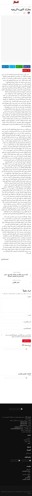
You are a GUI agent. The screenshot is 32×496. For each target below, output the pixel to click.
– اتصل (29, 443)
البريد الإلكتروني (27, 321)
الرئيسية (29, 6)
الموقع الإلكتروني (27, 328)
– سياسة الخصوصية (26, 471)
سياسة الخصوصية (10, 491)
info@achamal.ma (18, 427)
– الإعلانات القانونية (27, 479)
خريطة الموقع (4, 491)
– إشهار (29, 476)
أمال (24, 12)
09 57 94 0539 (23, 425)
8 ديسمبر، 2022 (16, 12)
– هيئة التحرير (28, 477)
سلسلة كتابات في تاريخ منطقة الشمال (19, 6)
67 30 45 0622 (23, 423)
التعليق (29, 296)
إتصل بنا (16, 491)
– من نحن (28, 469)
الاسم (29, 315)
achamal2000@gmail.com (17, 428)
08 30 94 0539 (23, 422)
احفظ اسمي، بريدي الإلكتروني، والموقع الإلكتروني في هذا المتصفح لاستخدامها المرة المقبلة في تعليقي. (18, 335)
